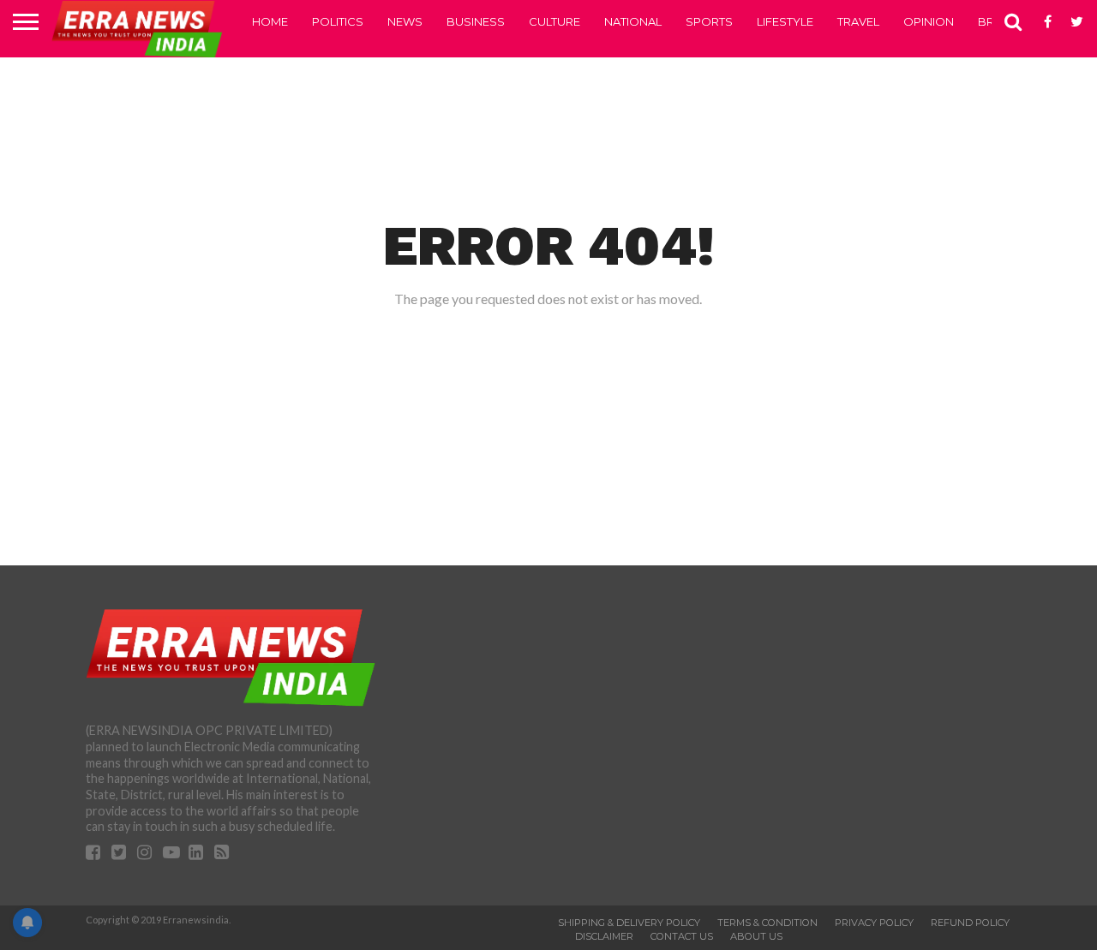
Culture (554, 21)
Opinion (928, 21)
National (633, 21)
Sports (709, 21)
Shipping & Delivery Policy (629, 923)
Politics (337, 21)
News (405, 21)
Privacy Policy (874, 923)
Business (476, 21)
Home (270, 21)
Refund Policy (970, 923)
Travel (858, 21)
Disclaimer (604, 936)
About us (756, 936)
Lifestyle (785, 21)
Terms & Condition (767, 923)
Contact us (681, 936)
